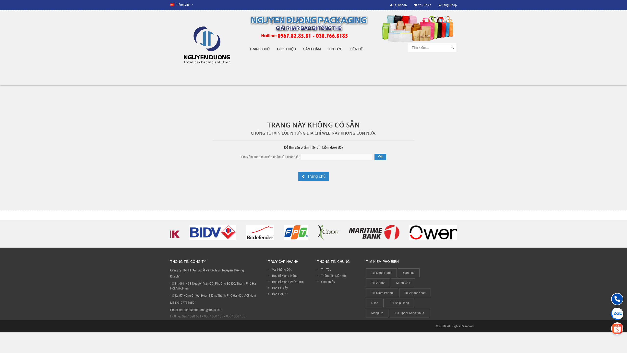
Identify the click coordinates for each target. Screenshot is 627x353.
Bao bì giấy (280, 288)
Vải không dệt (281, 269)
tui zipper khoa (415, 293)
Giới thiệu (328, 282)
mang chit (403, 283)
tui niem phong (382, 293)
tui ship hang (399, 303)
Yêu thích (424, 5)
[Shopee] (617, 328)
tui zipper (378, 283)
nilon (374, 303)
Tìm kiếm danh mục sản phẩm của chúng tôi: (270, 157)
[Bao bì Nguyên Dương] (206, 47)
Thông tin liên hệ (333, 275)
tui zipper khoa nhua (409, 313)
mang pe (377, 313)
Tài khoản (399, 5)
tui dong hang (381, 273)
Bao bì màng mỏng (285, 275)
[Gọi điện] (617, 299)
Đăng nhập (449, 5)
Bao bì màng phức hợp (288, 282)
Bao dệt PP (280, 294)
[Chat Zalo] (617, 314)
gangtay (408, 273)
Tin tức (326, 269)
